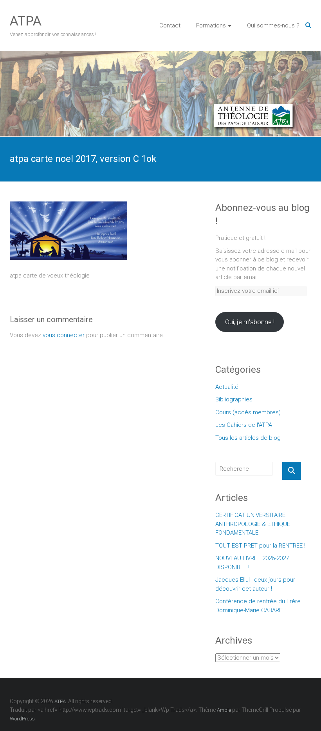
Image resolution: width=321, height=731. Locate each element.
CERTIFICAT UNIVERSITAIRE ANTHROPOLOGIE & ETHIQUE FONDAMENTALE (252, 524)
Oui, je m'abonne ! (249, 322)
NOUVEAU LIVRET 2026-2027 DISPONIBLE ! (252, 563)
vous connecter (64, 335)
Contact (169, 25)
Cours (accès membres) (248, 412)
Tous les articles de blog (248, 437)
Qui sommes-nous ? (273, 25)
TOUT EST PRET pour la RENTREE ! (260, 545)
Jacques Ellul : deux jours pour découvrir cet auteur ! (255, 584)
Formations (211, 25)
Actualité (226, 386)
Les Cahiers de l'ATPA (243, 424)
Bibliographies (233, 399)
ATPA (25, 21)
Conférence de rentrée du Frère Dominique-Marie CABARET (258, 606)
